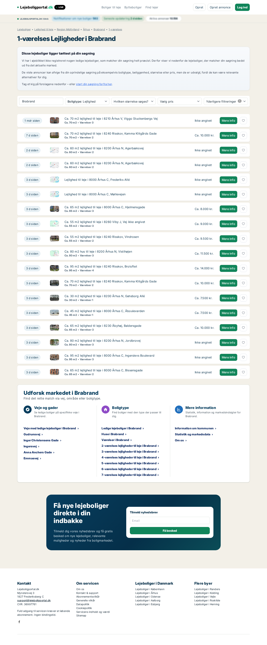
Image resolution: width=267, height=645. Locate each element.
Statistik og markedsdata (193, 434)
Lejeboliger (24, 29)
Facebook (19, 622)
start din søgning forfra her (94, 84)
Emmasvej (31, 458)
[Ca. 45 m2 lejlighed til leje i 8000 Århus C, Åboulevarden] (204, 312)
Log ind (242, 7)
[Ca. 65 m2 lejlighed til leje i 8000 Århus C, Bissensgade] (204, 372)
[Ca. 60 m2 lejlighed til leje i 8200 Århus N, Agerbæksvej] (204, 150)
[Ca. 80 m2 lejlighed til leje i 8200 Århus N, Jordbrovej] (204, 342)
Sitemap (81, 615)
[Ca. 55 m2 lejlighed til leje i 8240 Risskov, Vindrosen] (204, 238)
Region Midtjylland (68, 29)
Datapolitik (82, 604)
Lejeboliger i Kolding (206, 592)
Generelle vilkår (85, 600)
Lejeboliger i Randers (207, 589)
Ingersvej (30, 446)
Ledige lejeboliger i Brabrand (121, 428)
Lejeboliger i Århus (146, 592)
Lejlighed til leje (43, 29)
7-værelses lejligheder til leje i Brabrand (129, 475)
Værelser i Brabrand (115, 440)
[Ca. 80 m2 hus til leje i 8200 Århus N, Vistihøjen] (204, 253)
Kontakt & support (87, 592)
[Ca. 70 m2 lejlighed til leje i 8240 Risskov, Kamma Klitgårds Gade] (204, 135)
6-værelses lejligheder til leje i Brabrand (129, 469)
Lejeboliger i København (150, 589)
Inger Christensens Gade (41, 440)
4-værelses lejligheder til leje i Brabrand (129, 457)
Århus (86, 29)
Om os (179, 440)
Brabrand (99, 29)
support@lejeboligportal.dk (34, 600)
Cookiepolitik (84, 608)
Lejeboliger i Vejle (205, 596)
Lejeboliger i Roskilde (207, 600)
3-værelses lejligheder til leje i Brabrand (129, 451)
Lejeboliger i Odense (147, 596)
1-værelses (115, 29)
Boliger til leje (111, 7)
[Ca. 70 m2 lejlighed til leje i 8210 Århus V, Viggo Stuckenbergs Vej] (204, 120)
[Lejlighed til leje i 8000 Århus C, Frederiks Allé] (204, 179)
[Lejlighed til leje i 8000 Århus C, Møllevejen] (204, 194)
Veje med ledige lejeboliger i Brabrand (50, 428)
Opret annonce (220, 7)
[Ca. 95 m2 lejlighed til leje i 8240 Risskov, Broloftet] (204, 268)
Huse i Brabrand (113, 434)
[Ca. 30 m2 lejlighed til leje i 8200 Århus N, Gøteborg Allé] (204, 298)
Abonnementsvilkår (88, 596)
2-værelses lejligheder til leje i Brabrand (129, 446)
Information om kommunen (194, 428)
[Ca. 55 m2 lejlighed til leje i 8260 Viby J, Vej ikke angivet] (204, 223)
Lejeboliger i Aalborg (147, 600)
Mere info (228, 120)
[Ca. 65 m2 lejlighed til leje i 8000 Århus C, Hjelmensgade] (204, 209)
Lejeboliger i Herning (206, 604)
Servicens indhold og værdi (93, 611)
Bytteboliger (133, 7)
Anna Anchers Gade (38, 452)
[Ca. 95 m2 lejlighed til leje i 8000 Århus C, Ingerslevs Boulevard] (204, 357)
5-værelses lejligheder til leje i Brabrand (129, 463)
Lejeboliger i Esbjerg (147, 604)
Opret (199, 7)
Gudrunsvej (32, 434)
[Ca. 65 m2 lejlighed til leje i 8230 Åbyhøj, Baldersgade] (204, 327)
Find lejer (151, 7)
